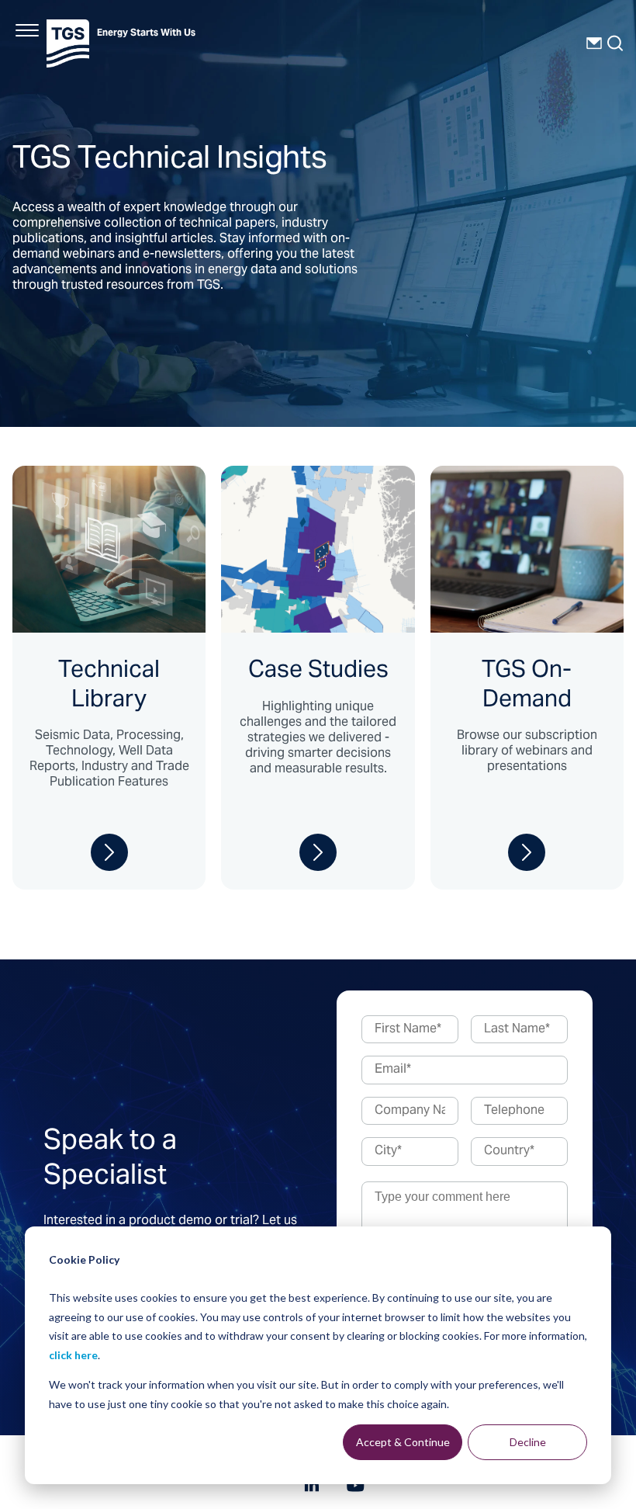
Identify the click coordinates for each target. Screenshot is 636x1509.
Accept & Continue (403, 1441)
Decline (528, 1441)
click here (73, 1355)
